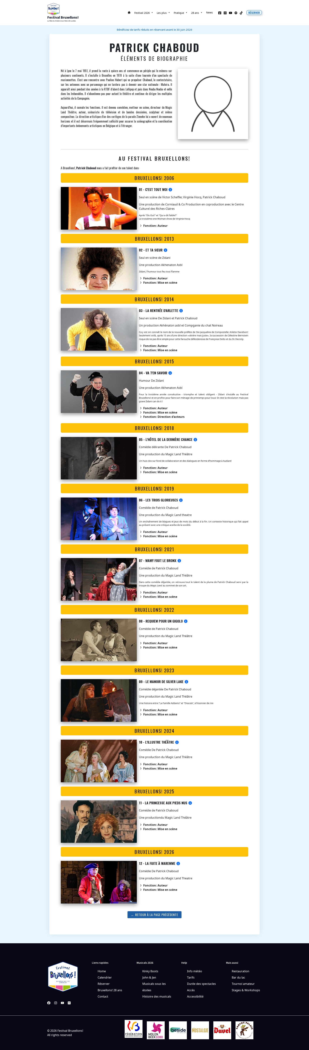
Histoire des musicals (156, 996)
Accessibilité (195, 996)
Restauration (240, 971)
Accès (191, 990)
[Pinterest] (69, 1003)
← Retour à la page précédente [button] (154, 914)
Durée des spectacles (201, 984)
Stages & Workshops (246, 990)
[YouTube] (230, 13)
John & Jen (149, 977)
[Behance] (235, 13)
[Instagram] (225, 13)
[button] (254, 12)
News (209, 12)
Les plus (162, 13)
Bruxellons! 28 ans (110, 990)
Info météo (194, 971)
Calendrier (105, 977)
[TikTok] (241, 13)
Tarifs (191, 977)
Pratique (179, 13)
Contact (103, 996)
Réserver (104, 984)
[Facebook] (219, 13)
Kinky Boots (150, 971)
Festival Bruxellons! (63, 17)
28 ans (195, 13)
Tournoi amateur (243, 984)
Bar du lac (238, 977)
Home (102, 971)
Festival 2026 (142, 13)
